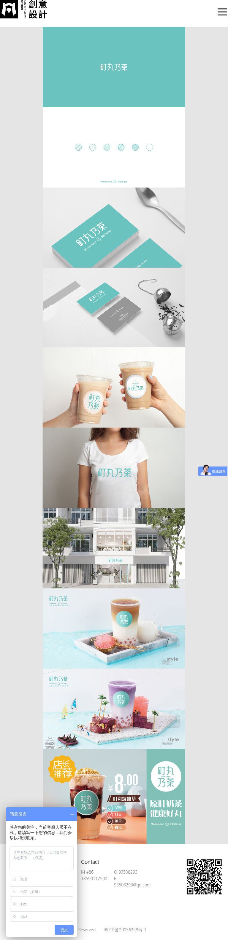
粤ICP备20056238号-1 (125, 930)
